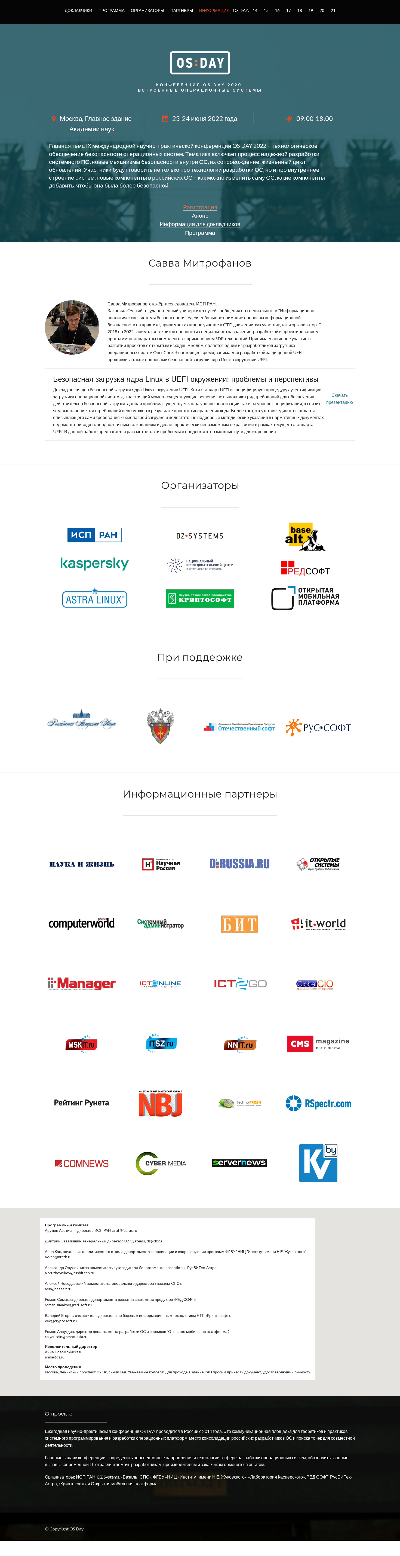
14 (255, 10)
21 (333, 10)
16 (277, 10)
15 (266, 10)
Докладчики (78, 10)
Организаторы (147, 10)
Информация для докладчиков (200, 223)
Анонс (200, 215)
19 (310, 10)
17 (288, 10)
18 (299, 10)
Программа (112, 10)
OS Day (76, 1528)
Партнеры (181, 10)
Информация (214, 10)
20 (321, 10)
